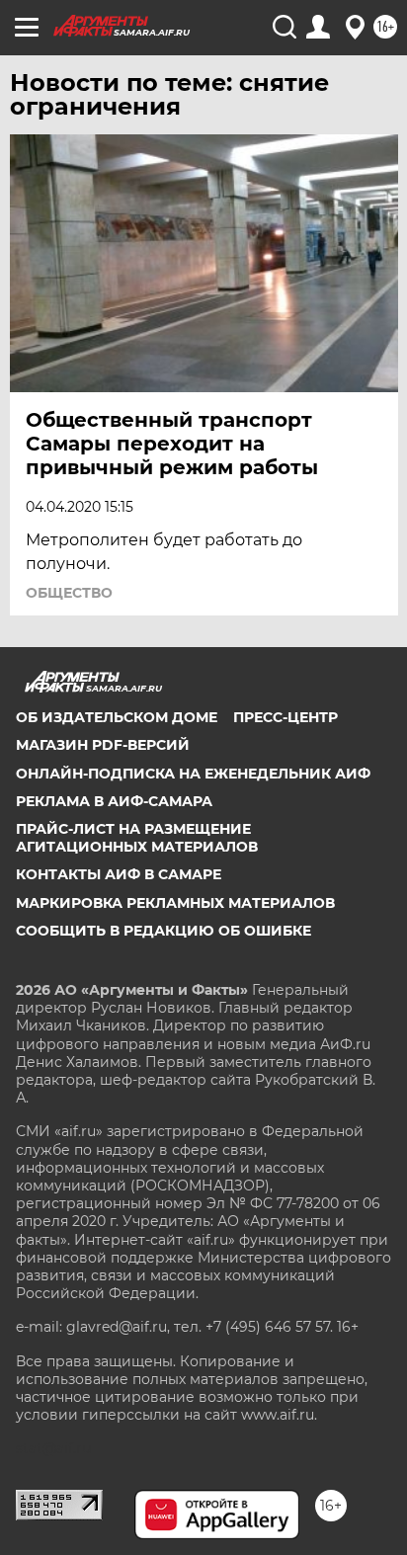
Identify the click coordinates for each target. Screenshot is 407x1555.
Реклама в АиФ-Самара (114, 801)
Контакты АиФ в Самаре (118, 874)
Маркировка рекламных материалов (175, 903)
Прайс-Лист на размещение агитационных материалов (137, 838)
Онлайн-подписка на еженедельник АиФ (193, 773)
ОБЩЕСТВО (69, 593)
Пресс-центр (285, 717)
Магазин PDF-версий (103, 745)
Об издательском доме (116, 717)
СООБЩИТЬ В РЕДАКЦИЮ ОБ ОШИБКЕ (163, 931)
